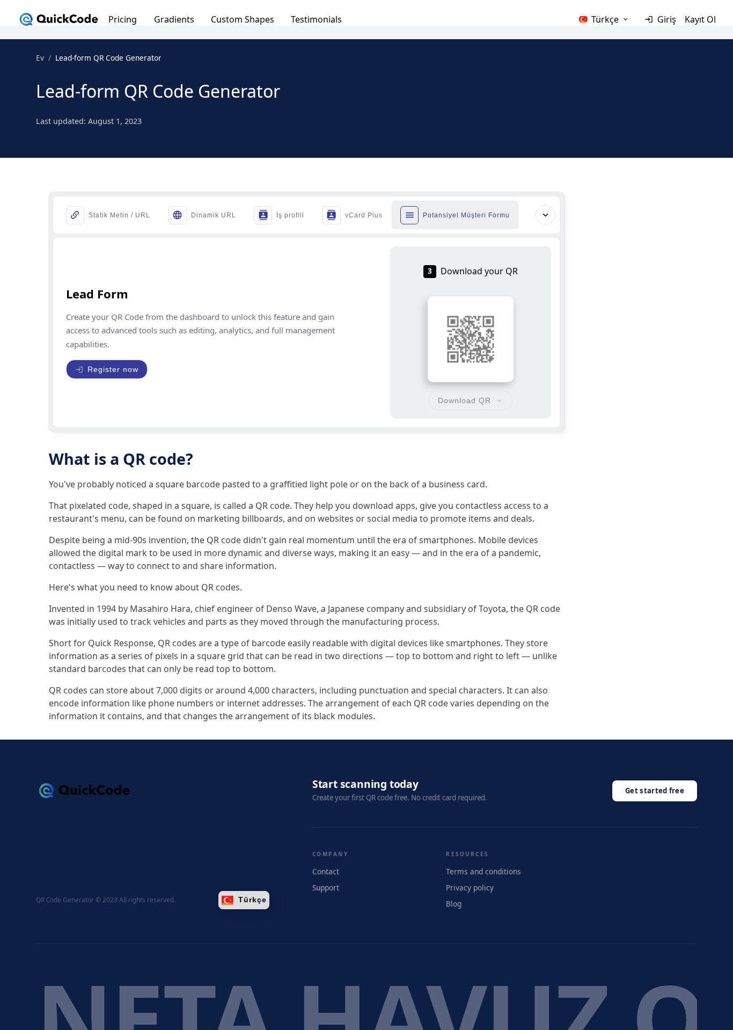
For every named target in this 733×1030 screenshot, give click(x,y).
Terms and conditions (483, 871)
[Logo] (58, 19)
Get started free (654, 790)
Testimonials (316, 19)
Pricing (122, 19)
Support (325, 887)
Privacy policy (470, 887)
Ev (40, 58)
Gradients (174, 19)
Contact (325, 871)
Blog (453, 903)
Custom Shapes (242, 19)
